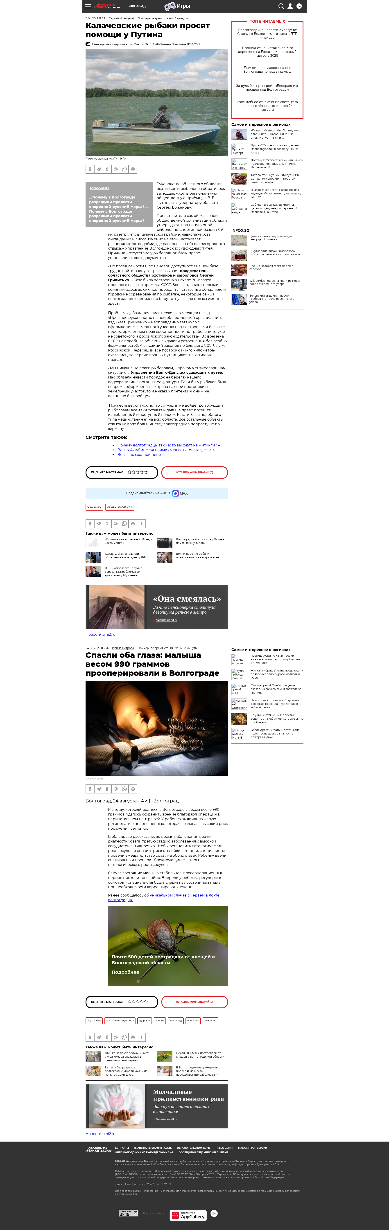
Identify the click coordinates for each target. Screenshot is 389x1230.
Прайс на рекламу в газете (153, 1148)
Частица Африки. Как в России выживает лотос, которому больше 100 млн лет (275, 659)
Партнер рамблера (154, 1213)
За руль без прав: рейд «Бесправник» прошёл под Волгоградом (267, 88)
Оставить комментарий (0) (194, 472)
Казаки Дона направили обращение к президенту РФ (125, 555)
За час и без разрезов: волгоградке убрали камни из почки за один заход (126, 1071)
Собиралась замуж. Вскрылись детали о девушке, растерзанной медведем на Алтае (274, 208)
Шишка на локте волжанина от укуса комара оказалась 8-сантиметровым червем (127, 1056)
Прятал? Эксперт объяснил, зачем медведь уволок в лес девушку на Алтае (275, 149)
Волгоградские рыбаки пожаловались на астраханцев (197, 555)
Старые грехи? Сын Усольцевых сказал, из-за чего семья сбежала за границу (276, 689)
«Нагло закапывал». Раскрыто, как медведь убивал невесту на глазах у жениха (276, 193)
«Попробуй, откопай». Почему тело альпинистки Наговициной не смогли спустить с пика (276, 134)
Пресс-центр (224, 1148)
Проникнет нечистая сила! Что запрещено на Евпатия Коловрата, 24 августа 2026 (268, 52)
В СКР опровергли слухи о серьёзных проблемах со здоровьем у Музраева (123, 571)
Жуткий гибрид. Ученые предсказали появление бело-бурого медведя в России (277, 674)
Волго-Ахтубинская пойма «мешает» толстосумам (164, 450)
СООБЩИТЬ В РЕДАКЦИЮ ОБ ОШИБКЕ (203, 1152)
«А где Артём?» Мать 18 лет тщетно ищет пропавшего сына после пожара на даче (275, 733)
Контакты (122, 1148)
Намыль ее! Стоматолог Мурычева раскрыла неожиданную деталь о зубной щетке (275, 703)
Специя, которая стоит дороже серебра (271, 267)
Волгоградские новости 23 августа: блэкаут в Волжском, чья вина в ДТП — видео (267, 34)
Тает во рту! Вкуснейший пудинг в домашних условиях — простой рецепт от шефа (275, 178)
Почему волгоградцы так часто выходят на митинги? (167, 445)
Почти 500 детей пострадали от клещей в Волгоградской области (163, 959)
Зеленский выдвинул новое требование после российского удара (271, 299)
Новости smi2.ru (100, 634)
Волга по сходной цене (139, 455)
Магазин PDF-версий (252, 1148)
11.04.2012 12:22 (95, 18)
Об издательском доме (193, 1148)
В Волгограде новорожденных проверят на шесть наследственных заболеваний (197, 1071)
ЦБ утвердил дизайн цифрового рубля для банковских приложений (274, 253)
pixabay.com (94, 778)
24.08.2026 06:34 (97, 648)
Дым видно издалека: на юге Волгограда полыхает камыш (267, 70)
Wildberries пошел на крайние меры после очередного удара (274, 282)
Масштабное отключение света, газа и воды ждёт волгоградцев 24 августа (267, 106)
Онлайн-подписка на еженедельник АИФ (144, 1152)
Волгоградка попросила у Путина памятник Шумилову (200, 541)
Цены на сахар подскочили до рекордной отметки (270, 238)
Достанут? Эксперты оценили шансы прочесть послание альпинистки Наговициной (277, 163)
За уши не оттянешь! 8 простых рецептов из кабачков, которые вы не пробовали (277, 718)
